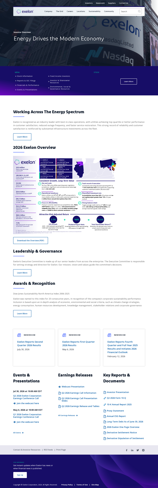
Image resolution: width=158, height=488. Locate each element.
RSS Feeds (48, 449)
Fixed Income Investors (60, 76)
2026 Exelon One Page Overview (123, 427)
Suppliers (112, 3)
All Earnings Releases (66, 415)
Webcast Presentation (73, 386)
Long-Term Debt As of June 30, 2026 (125, 421)
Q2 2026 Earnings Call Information (79, 393)
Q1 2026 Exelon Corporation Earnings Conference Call (27, 415)
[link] (25, 11)
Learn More (128, 81)
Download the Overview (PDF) (30, 240)
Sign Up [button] (20, 475)
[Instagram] (143, 450)
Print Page (61, 449)
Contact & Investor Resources (27, 449)
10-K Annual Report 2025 (119, 404)
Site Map (95, 485)
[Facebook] (126, 450)
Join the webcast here (28, 403)
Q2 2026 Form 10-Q (116, 398)
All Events (17, 433)
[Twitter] (137, 450)
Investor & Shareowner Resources (60, 81)
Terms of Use (82, 485)
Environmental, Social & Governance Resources (60, 88)
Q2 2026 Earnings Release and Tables (80, 406)
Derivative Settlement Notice (122, 432)
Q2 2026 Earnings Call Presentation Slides (79, 399)
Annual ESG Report (116, 416)
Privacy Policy (67, 485)
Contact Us (123, 3)
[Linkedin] (132, 450)
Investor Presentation (118, 392)
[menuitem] (48, 11)
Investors (89, 3)
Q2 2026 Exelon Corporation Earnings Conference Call (27, 397)
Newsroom (100, 3)
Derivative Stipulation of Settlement (125, 438)
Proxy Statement (115, 411)
